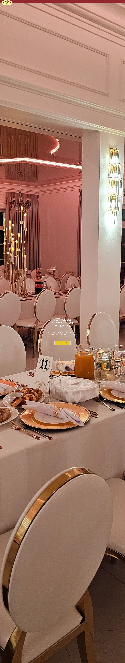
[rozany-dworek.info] (7, 1)
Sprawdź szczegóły (62, 343)
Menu (121, 1)
